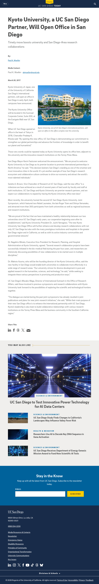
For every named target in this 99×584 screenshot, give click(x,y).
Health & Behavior (43, 431)
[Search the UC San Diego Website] (95, 4)
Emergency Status (15, 540)
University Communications (18, 555)
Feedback (89, 580)
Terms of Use (62, 580)
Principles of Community (17, 548)
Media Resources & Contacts (19, 532)
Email (18, 489)
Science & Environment (49, 396)
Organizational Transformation (20, 551)
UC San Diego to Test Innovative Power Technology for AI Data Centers (49, 404)
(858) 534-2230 (14, 526)
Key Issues (12, 559)
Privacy (82, 580)
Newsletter (12, 536)
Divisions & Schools (49, 573)
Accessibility (73, 580)
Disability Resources (16, 544)
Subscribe (75, 494)
